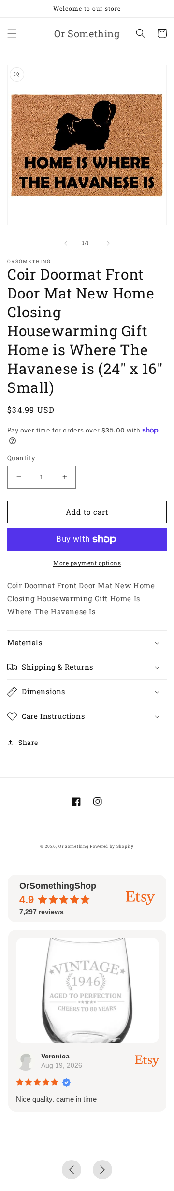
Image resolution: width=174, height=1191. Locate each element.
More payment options (87, 562)
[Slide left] (65, 243)
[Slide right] (108, 243)
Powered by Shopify (112, 846)
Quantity (21, 457)
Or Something (73, 846)
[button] (12, 33)
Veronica (55, 1056)
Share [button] (28, 742)
